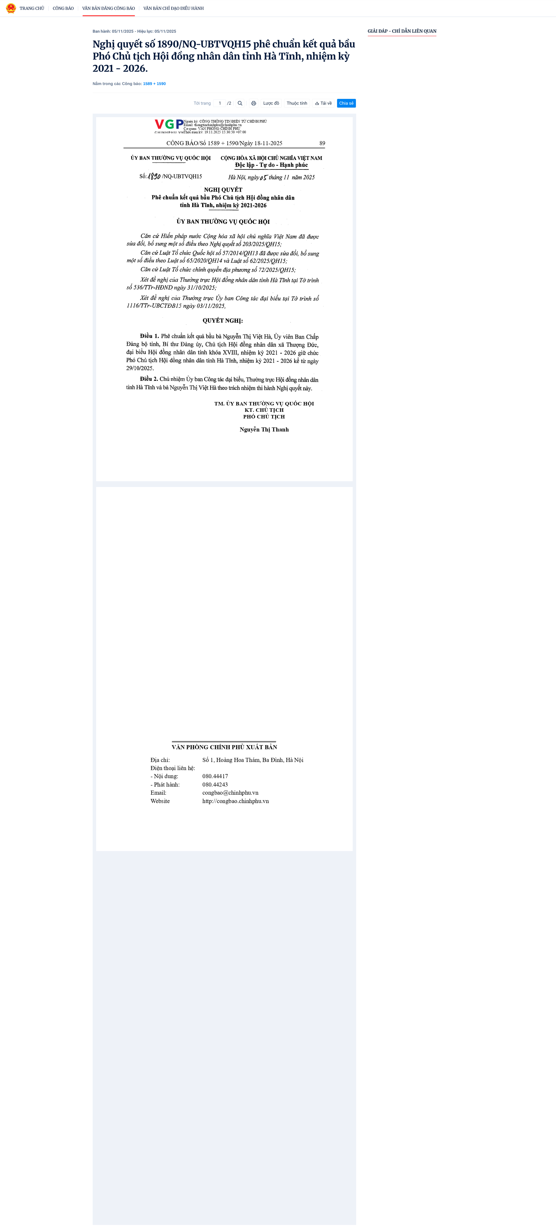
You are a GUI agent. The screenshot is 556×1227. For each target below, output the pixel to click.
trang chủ (32, 8)
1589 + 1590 (154, 83)
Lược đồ (271, 103)
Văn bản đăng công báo (109, 8)
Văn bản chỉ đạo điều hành (174, 8)
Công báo (63, 8)
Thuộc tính (297, 103)
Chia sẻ (346, 103)
